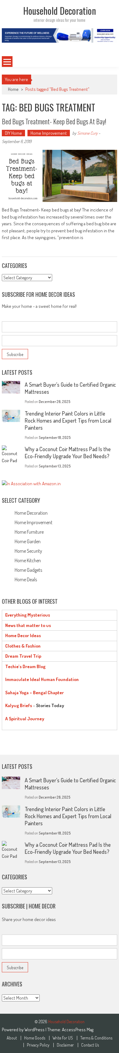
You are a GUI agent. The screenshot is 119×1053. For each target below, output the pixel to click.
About (12, 1038)
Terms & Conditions (96, 1038)
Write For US (62, 1038)
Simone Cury (87, 133)
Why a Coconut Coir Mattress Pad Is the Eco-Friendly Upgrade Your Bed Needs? (68, 452)
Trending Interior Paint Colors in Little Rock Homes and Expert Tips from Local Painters (68, 420)
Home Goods (34, 1038)
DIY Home (13, 133)
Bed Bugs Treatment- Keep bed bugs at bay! (54, 121)
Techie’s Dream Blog (25, 666)
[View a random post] (107, 61)
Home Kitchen (28, 560)
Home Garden (28, 541)
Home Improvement (49, 133)
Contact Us (90, 1045)
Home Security (28, 551)
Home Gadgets (28, 570)
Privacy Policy (38, 1045)
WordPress (34, 1029)
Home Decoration (31, 513)
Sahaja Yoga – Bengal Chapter (34, 692)
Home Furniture (29, 532)
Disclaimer (65, 1045)
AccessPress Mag (77, 1029)
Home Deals (26, 579)
